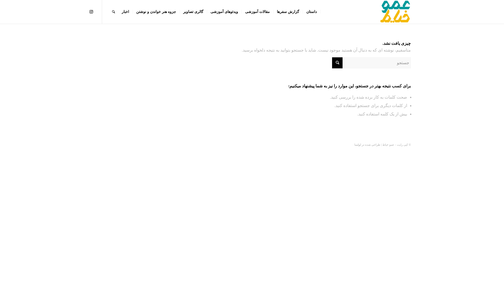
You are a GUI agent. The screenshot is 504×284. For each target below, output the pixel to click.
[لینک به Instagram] (91, 12)
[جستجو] (113, 12)
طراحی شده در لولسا (367, 144)
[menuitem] (312, 12)
